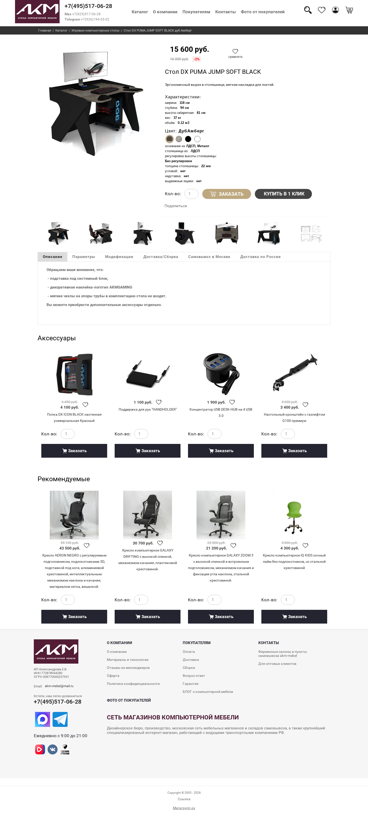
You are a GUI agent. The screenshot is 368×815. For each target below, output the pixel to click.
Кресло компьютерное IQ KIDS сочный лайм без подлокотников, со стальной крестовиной (294, 561)
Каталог (140, 11)
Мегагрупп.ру (184, 808)
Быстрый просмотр (74, 374)
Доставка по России (260, 256)
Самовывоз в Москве (209, 256)
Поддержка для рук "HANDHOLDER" (148, 409)
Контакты (225, 11)
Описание (52, 256)
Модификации (119, 256)
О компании (165, 11)
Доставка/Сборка (160, 256)
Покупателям (196, 11)
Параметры (83, 256)
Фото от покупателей (263, 11)
